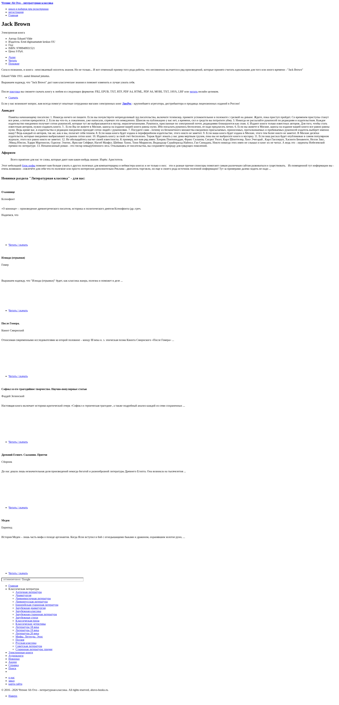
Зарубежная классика (28, 611)
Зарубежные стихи (27, 617)
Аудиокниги (15, 655)
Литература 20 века (27, 633)
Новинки (14, 658)
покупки (15, 91)
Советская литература (29, 646)
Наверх (12, 695)
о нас (11, 677)
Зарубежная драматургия (31, 607)
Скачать (13, 97)
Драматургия (23, 595)
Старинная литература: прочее (34, 649)
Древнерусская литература (32, 601)
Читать (12, 60)
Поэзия (20, 639)
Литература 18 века (27, 627)
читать (194, 91)
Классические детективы (31, 623)
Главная (13, 585)
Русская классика (26, 642)
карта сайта (15, 683)
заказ (11, 680)
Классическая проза (27, 620)
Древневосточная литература (33, 598)
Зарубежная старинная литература (36, 614)
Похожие (13, 63)
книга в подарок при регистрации (28, 8)
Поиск (12, 668)
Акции (12, 662)
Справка (13, 665)
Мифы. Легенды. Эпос (29, 636)
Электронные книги (20, 652)
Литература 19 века (27, 630)
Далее (12, 57)
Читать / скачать (18, 244)
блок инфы (28, 165)
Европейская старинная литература (37, 604)
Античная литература (29, 592)
